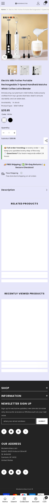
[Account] (38, 3)
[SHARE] (46, 140)
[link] (24, 276)
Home (3, 10)
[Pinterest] (18, 431)
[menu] (3, 3)
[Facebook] (4, 431)
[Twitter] (25, 431)
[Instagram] (11, 431)
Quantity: (5, 128)
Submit (42, 421)
